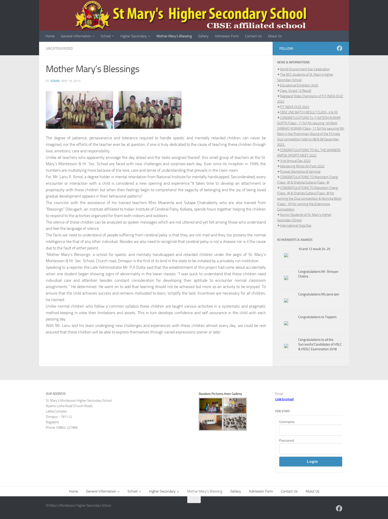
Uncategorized (59, 48)
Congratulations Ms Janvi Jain (318, 294)
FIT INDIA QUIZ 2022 (294, 107)
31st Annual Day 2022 (295, 161)
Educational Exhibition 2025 (299, 85)
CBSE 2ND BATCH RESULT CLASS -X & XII (309, 112)
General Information (76, 36)
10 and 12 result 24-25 (314, 249)
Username (287, 422)
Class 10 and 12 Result (295, 91)
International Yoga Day (295, 226)
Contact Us (253, 36)
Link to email (284, 399)
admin (55, 81)
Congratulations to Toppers (317, 317)
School (106, 36)
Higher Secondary (133, 36)
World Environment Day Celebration (305, 69)
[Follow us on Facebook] (339, 48)
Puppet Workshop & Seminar (300, 172)
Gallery (203, 36)
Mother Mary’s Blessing (174, 36)
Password (286, 440)
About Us (275, 36)
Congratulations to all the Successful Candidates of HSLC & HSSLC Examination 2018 (320, 344)
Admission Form (227, 36)
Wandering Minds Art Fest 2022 (302, 166)
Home (50, 36)
